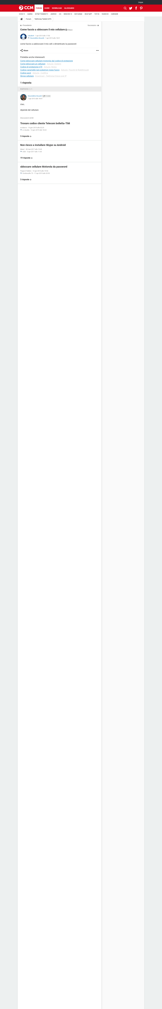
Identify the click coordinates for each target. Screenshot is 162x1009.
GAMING (30, 14)
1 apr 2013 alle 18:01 (52, 38)
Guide (46, 8)
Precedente (27, 25)
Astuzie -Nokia (50, 67)
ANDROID (53, 14)
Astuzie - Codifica (40, 73)
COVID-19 (22, 14)
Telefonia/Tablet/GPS (42, 19)
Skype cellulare (27, 76)
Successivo (92, 25)
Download (57, 8)
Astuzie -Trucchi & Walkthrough (75, 70)
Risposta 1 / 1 (26, 89)
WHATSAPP (88, 14)
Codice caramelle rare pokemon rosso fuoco (39, 70)
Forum (39, 8)
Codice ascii (25, 73)
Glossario (69, 8)
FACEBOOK (105, 14)
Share (25, 51)
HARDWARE (114, 14)
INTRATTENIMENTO (41, 14)
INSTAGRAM (78, 14)
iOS (60, 14)
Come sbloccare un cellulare (32, 64)
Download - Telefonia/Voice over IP (51, 76)
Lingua (140, 2)
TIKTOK (96, 14)
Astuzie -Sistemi (54, 64)
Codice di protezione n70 (31, 67)
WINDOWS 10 (68, 14)
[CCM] (26, 8)
